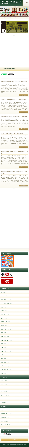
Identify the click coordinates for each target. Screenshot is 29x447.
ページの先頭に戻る (14, 439)
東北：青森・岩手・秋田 (6, 299)
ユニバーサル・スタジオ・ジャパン (8, 388)
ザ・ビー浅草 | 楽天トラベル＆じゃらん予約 (12, 133)
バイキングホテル (5, 391)
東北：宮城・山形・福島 (6, 303)
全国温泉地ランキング (6, 417)
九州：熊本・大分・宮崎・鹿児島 (8, 369)
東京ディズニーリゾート (6, 384)
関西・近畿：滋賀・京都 (6, 340)
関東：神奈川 (4, 318)
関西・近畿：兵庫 (5, 347)
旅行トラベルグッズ (5, 424)
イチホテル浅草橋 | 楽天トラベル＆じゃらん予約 (13, 99)
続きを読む (23, 95)
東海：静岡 (3, 332)
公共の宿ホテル (4, 402)
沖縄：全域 (3, 373)
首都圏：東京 (4, 310)
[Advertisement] (14, 51)
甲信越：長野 (4, 325)
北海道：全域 (4, 295)
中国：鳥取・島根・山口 (6, 354)
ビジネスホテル (4, 380)
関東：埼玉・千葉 (5, 314)
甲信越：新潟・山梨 (5, 321)
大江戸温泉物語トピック (6, 421)
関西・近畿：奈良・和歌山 (7, 351)
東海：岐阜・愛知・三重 (6, 336)
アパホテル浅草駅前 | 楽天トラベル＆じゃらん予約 (14, 81)
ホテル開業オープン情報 (6, 292)
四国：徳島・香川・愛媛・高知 (7, 362)
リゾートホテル (4, 399)
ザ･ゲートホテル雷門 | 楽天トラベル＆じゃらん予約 (14, 116)
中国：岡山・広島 (5, 358)
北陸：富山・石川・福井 (6, 329)
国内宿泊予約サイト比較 (6, 413)
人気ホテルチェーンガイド (7, 410)
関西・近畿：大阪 (5, 343)
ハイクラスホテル (5, 395)
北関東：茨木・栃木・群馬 (7, 307)
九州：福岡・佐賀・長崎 (6, 366)
